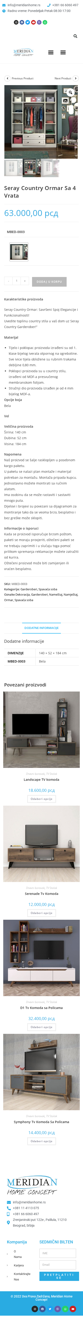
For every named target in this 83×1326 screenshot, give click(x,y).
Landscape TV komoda (41, 779)
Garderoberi (29, 589)
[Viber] (39, 22)
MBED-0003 (16, 232)
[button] (75, 36)
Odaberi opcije (42, 799)
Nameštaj (55, 594)
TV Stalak (51, 774)
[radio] (19, 252)
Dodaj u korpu (49, 282)
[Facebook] (22, 22)
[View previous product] (7, 78)
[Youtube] (33, 22)
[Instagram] (16, 22)
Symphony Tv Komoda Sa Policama (41, 1122)
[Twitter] (27, 22)
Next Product (63, 78)
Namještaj (70, 594)
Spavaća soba (48, 589)
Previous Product (22, 78)
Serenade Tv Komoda (41, 893)
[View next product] (75, 78)
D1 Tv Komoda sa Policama (41, 1008)
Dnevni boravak (35, 774)
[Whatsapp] (45, 22)
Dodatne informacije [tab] (41, 628)
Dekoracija (22, 594)
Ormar (8, 600)
